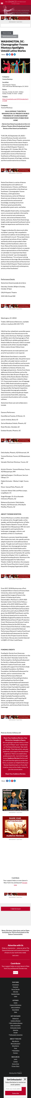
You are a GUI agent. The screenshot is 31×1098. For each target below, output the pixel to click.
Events (15, 1002)
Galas (15, 1012)
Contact (15, 1061)
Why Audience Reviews (16, 1023)
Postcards (15, 987)
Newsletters (16, 1050)
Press (15, 1048)
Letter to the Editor (15, 1025)
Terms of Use (15, 1064)
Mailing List (15, 1018)
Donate (15, 972)
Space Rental (15, 1009)
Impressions (15, 984)
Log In (15, 1059)
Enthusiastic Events (15, 1028)
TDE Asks (15, 991)
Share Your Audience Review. (15, 774)
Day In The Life (15, 989)
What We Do (15, 1046)
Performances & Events (9, 36)
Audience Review (13, 758)
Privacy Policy (15, 1066)
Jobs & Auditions (15, 1007)
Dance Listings (7, 33)
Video (15, 996)
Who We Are (15, 1041)
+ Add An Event (15, 909)
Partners (15, 1053)
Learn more (15, 955)
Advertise (15, 1030)
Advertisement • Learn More (15, 21)
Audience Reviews (15, 1021)
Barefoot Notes (15, 994)
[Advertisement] (15, 858)
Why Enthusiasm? (15, 1043)
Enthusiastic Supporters (16, 1035)
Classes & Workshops (15, 1005)
